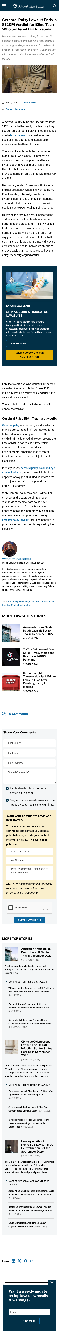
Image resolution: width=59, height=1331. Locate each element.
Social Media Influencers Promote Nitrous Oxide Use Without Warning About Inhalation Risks (29, 1023)
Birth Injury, (13, 601)
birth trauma (17, 135)
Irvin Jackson (29, 103)
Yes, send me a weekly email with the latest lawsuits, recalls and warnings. (32, 802)
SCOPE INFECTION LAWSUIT (36, 1085)
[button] (29, 355)
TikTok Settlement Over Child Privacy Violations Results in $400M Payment (39, 654)
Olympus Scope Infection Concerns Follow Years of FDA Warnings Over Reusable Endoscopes (28, 1123)
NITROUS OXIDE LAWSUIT (35, 982)
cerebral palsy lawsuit (15, 519)
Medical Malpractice (21, 605)
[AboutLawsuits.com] (28, 5)
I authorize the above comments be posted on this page (31, 790)
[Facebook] (25, 1261)
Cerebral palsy (11, 425)
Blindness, (24, 601)
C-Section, (34, 601)
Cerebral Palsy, (47, 601)
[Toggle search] (54, 6)
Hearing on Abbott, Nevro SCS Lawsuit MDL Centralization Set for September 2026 (37, 1146)
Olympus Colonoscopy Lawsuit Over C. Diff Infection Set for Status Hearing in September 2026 (36, 1048)
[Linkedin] (13, 1261)
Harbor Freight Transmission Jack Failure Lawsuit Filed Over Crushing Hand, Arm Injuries (39, 679)
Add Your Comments (15, 109)
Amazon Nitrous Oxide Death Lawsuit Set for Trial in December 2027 (38, 631)
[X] (19, 1261)
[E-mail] (31, 1261)
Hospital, (6, 605)
